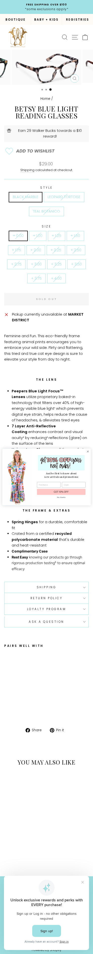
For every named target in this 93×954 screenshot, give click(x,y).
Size (46, 226)
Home (45, 98)
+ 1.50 (75, 235)
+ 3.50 (76, 264)
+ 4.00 (56, 278)
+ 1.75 (16, 250)
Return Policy (47, 598)
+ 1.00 (37, 235)
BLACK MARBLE (25, 196)
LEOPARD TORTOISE (64, 196)
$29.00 (37, 693)
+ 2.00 (36, 250)
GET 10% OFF (61, 492)
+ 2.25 (56, 250)
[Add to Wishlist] (46, 151)
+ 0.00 (18, 235)
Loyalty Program (46, 609)
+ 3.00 (36, 264)
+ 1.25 (56, 235)
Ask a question (46, 622)
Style (46, 188)
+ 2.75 (16, 264)
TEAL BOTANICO (46, 211)
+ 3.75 (36, 278)
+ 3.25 (56, 264)
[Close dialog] (88, 451)
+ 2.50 (76, 250)
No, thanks (61, 497)
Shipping (27, 170)
